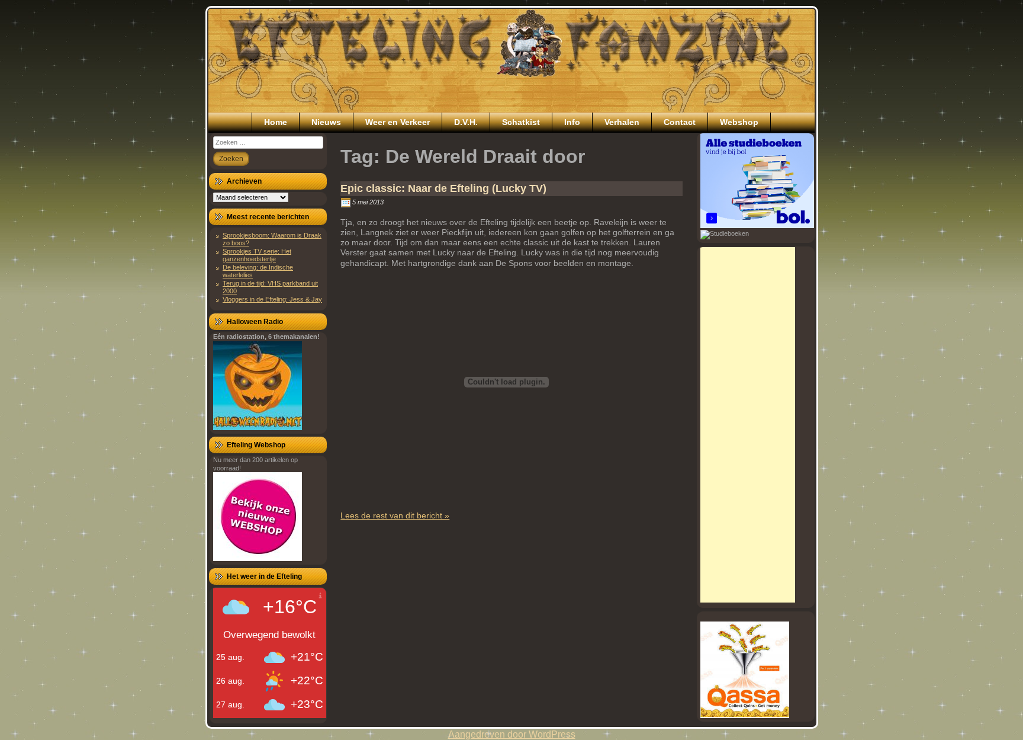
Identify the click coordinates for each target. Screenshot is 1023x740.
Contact (680, 122)
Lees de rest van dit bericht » (394, 515)
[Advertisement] (747, 425)
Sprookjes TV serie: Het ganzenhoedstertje (257, 255)
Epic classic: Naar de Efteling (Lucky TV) (443, 188)
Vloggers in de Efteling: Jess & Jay (272, 299)
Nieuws (326, 122)
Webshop (739, 122)
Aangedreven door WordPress (511, 734)
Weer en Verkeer (397, 122)
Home (275, 122)
